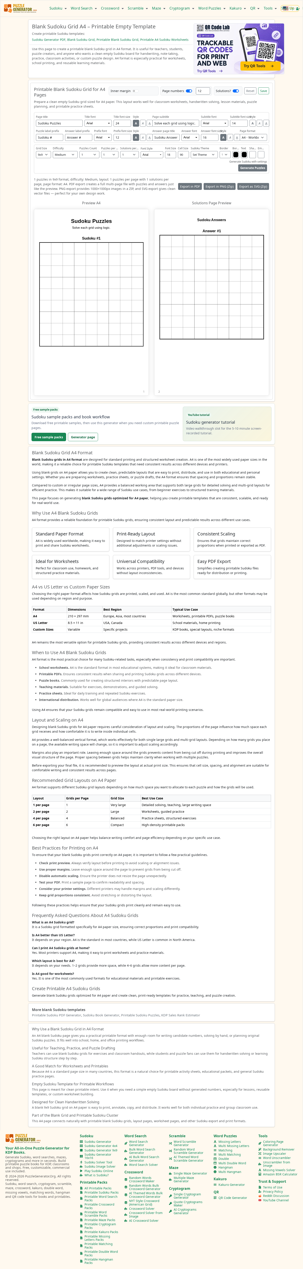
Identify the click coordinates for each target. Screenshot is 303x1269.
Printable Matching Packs (98, 1245)
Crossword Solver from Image (146, 1214)
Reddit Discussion (276, 1195)
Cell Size (183, 148)
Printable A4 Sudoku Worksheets (164, 39)
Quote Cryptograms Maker (188, 1203)
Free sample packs (49, 437)
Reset (250, 91)
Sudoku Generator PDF (48, 39)
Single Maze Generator (190, 1173)
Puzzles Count (88, 148)
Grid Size (41, 148)
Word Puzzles (210, 8)
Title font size (122, 117)
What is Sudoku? (97, 1175)
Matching (225, 1150)
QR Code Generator (232, 1197)
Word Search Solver (143, 1164)
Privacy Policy (273, 1191)
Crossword (110, 8)
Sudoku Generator (98, 1141)
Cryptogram (180, 8)
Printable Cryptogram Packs (100, 1225)
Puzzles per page (109, 148)
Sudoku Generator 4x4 (101, 1145)
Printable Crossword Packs (99, 1206)
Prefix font (100, 131)
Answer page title (163, 131)
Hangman (225, 1167)
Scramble (136, 8)
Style (136, 117)
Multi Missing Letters (233, 1145)
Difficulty (58, 148)
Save (263, 91)
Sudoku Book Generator (101, 1015)
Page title (42, 117)
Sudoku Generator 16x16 (98, 1156)
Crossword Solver (142, 1208)
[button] (91, 302)
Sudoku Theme (200, 148)
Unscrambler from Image (276, 1164)
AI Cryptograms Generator (185, 1211)
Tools (268, 8)
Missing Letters (229, 1141)
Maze (157, 8)
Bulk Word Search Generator (142, 1151)
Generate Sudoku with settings (248, 161)
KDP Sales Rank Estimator (180, 1015)
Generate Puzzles (252, 168)
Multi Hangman (229, 1171)
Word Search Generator (138, 1143)
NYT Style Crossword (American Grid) (144, 1202)
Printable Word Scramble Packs (96, 1213)
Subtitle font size (240, 117)
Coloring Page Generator (273, 1143)
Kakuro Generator (231, 1184)
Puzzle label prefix (47, 131)
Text (243, 148)
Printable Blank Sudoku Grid (117, 39)
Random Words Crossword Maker (142, 1179)
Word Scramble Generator (185, 1143)
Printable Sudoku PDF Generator (56, 1015)
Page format (247, 131)
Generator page (83, 437)
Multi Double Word (232, 1163)
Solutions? (223, 91)
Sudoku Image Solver (100, 1166)
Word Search (82, 8)
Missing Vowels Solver (279, 1170)
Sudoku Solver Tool (98, 1162)
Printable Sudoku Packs (102, 1192)
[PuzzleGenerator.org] (21, 8)
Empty (261, 148)
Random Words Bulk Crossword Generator (145, 1187)
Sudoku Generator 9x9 (101, 1150)
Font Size (170, 148)
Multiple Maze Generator (184, 1179)
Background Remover (279, 1149)
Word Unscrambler (277, 1157)
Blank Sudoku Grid (81, 39)
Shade (252, 148)
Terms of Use (272, 1187)
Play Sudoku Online (99, 1171)
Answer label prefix (77, 131)
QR (253, 8)
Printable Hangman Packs (99, 1261)
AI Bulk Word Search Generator (144, 1158)
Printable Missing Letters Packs (97, 1238)
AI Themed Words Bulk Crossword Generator (146, 1194)
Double (223, 1158)
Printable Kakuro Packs (101, 1232)
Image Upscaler (274, 1153)
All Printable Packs (98, 1188)
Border (224, 148)
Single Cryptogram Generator (187, 1195)
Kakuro (236, 8)
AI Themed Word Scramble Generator (188, 1158)
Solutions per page (129, 148)
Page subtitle (160, 117)
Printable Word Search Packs (101, 1198)
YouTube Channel (276, 1200)
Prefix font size (123, 131)
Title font (90, 117)
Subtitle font (208, 117)
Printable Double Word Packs (101, 1253)
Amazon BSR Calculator (280, 1174)
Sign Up (288, 8)
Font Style (147, 148)
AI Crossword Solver (144, 1220)
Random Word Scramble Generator (188, 1151)
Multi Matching (229, 1154)
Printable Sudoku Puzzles (140, 1015)
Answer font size (211, 131)
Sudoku (56, 8)
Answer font (189, 131)
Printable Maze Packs (100, 1220)
